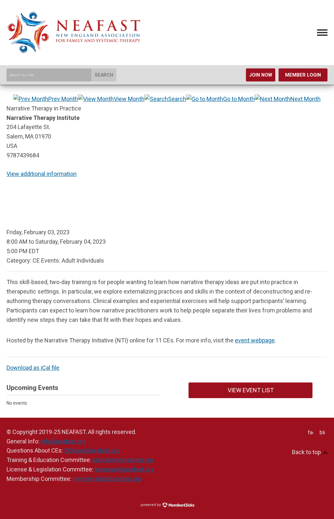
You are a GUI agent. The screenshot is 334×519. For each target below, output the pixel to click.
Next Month (305, 98)
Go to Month (239, 98)
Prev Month (63, 98)
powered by (151, 505)
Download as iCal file (33, 367)
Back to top (307, 452)
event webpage (255, 340)
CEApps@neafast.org (92, 450)
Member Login (303, 75)
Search (104, 75)
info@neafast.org (63, 441)
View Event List (251, 390)
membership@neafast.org (107, 478)
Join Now (260, 75)
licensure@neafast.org (124, 469)
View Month (129, 98)
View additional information (42, 173)
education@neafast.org (122, 459)
